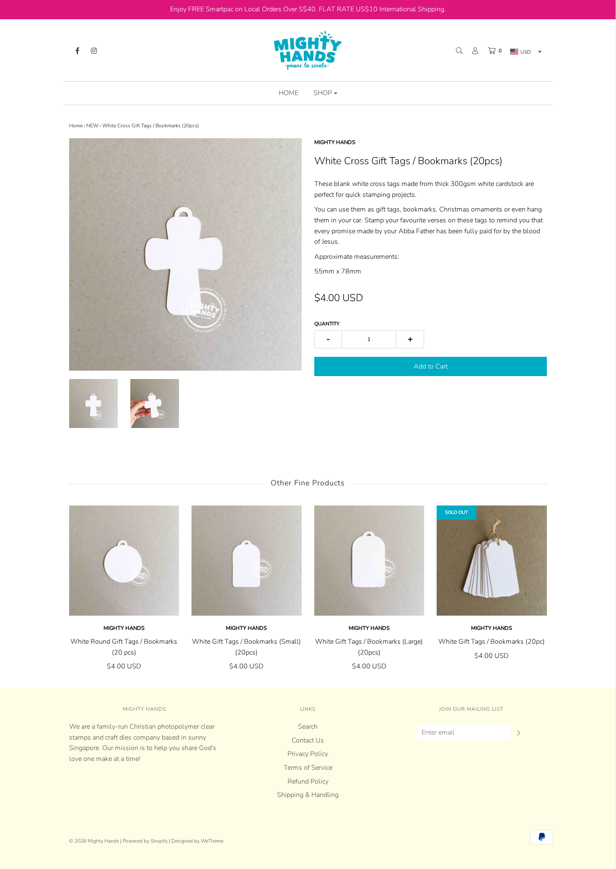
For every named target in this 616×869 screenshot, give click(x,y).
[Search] (455, 50)
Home (288, 93)
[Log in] (471, 50)
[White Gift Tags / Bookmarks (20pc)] (492, 560)
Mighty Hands (124, 628)
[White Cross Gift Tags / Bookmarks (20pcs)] (93, 403)
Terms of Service (308, 767)
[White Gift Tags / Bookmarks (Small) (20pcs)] (247, 560)
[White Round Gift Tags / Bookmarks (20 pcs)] (124, 560)
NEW (92, 125)
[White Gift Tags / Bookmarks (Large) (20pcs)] (369, 560)
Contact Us (308, 740)
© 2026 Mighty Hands (94, 841)
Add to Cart (431, 366)
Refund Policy (308, 781)
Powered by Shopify (145, 841)
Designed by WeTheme (197, 841)
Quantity (326, 323)
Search (308, 726)
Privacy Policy (307, 753)
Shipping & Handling (308, 794)
